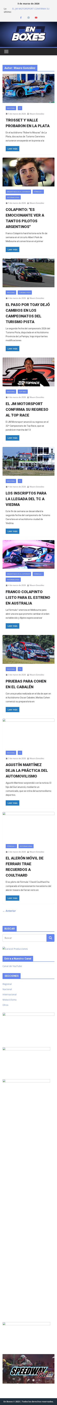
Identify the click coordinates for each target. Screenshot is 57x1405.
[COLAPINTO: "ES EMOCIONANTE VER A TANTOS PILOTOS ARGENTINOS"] (28, 172)
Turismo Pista (25, 292)
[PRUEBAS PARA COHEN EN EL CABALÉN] (28, 649)
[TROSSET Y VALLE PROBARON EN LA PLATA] (28, 88)
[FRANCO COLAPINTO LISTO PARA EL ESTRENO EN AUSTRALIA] (28, 554)
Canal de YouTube (12, 966)
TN (20, 669)
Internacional (13, 197)
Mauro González (37, 113)
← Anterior (9, 911)
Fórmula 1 (38, 192)
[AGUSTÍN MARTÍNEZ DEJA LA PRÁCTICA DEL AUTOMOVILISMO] (28, 733)
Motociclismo (9, 999)
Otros (5, 1004)
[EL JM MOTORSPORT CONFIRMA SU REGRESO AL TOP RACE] (28, 372)
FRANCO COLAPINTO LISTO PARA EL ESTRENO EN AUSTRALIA (28, 597)
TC (20, 108)
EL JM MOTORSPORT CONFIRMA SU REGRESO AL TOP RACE (30, 10)
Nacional (11, 108)
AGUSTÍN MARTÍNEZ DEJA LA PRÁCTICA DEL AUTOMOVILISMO (27, 770)
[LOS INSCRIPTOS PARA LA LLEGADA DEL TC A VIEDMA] (28, 461)
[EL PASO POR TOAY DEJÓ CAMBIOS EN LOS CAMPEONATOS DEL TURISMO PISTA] (28, 272)
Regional (7, 983)
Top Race (22, 391)
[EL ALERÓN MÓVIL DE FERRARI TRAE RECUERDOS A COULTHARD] (28, 826)
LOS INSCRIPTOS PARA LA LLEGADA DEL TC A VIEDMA (26, 499)
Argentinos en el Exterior (18, 192)
